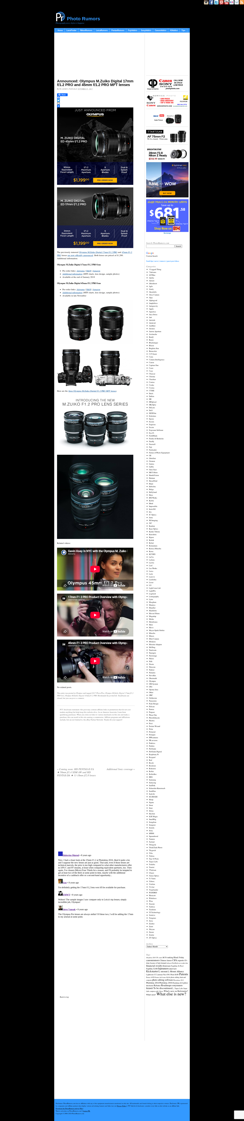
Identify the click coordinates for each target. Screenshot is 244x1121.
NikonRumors (86, 30)
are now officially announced (80, 255)
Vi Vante (152, 878)
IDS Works (153, 497)
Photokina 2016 (165, 982)
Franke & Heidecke (156, 438)
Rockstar (152, 765)
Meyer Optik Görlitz (157, 630)
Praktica (152, 743)
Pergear (152, 712)
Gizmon (152, 461)
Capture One (154, 365)
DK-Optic (152, 404)
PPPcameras (153, 737)
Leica (151, 571)
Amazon (96, 270)
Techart (152, 842)
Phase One (153, 715)
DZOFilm (152, 413)
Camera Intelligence (156, 359)
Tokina (151, 856)
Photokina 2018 (177, 983)
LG (150, 585)
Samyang (152, 782)
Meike (151, 619)
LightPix (152, 591)
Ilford (151, 503)
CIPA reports (178, 960)
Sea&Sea (152, 791)
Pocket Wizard (154, 726)
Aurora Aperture (155, 331)
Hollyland (153, 492)
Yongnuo (152, 918)
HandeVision (154, 475)
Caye (151, 371)
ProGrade (152, 748)
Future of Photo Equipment (159, 452)
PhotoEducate (154, 717)
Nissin (151, 664)
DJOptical (152, 402)
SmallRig (152, 819)
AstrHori (152, 325)
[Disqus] (96, 885)
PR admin (63, 89)
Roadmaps (166, 985)
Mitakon (152, 641)
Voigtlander (153, 889)
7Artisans (152, 272)
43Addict (174, 30)
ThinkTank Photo (155, 847)
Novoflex (152, 675)
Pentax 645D (150, 977)
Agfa (151, 286)
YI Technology (154, 912)
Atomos (152, 328)
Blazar (151, 345)
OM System (153, 684)
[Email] (96, 103)
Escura (151, 421)
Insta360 (152, 509)
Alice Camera (154, 294)
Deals (151, 393)
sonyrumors (177, 985)
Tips (183, 30)
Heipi (151, 483)
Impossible (153, 506)
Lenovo (152, 576)
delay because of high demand (156, 963)
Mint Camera (154, 638)
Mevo (151, 627)
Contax (152, 382)
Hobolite (152, 486)
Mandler (152, 607)
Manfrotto (153, 610)
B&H (88, 270)
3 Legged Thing (155, 269)
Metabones (153, 622)
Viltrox (151, 881)
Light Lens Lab (155, 588)
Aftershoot (153, 283)
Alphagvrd (153, 300)
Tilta (151, 853)
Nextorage (153, 655)
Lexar (151, 582)
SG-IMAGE (153, 796)
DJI (150, 399)
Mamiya (152, 605)
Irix (150, 512)
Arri (150, 317)
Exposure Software (156, 430)
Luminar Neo (161, 974)
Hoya (151, 495)
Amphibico (153, 303)
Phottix (152, 720)
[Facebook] (96, 97)
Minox (151, 636)
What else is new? (171, 993)
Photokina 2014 (152, 982)
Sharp (151, 799)
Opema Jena (153, 689)
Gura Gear (153, 469)
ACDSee (152, 275)
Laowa (151, 562)
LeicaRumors (102, 30)
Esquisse (152, 424)
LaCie (151, 557)
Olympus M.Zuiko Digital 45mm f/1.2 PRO (81, 695)
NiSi (150, 661)
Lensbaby (152, 579)
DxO (150, 410)
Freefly (151, 441)
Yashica (152, 906)
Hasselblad (153, 481)
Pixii (151, 723)
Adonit (151, 280)
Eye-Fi (151, 433)
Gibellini (152, 458)
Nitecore (152, 667)
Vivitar (151, 887)
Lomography (154, 596)
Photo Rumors (83, 18)
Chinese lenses (166, 960)
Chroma (152, 376)
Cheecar (152, 373)
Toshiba (152, 864)
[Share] (96, 106)
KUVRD (152, 554)
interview (173, 968)
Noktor (151, 670)
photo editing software (162, 979)
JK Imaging (153, 520)
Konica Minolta (155, 548)
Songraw (152, 825)
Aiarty (151, 289)
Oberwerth (153, 678)
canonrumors (152, 960)
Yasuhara (152, 909)
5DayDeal (149, 958)
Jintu (151, 517)
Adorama (81, 270)
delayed (169, 963)
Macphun (152, 602)
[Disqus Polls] (96, 815)
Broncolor (153, 351)
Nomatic (152, 672)
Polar (151, 729)
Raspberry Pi (154, 754)
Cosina (151, 387)
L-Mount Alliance (176, 971)
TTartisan (152, 870)
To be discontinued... (163, 988)
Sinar (151, 805)
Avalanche (153, 334)
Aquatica (152, 311)
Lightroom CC (151, 974)
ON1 (150, 686)
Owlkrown (153, 698)
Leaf (150, 565)
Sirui (151, 808)
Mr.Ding (152, 647)
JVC (150, 523)
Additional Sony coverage (121, 769)
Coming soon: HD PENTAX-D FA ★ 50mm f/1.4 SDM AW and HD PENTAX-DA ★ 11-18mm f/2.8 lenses (76, 772)
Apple (151, 309)
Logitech (152, 593)
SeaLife (152, 794)
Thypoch (152, 850)
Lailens (152, 560)
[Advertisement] (96, 56)
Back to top (64, 997)
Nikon (151, 658)
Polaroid (152, 732)
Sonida (151, 827)
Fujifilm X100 (152, 968)
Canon (151, 362)
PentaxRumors (117, 30)
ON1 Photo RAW (173, 974)
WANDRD (153, 892)
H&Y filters (153, 472)
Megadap (152, 616)
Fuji (150, 447)
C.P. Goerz (153, 354)
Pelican (152, 706)
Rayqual (152, 757)
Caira (151, 356)
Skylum (152, 813)
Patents (183, 974)
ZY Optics (153, 937)
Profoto (151, 746)
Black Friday (179, 957)
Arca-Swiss (153, 314)
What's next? (151, 994)
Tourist (151, 867)
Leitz (151, 574)
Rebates (157, 985)
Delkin (151, 396)
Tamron (152, 839)
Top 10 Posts (154, 858)
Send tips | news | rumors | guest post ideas (162, 261)
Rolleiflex (153, 774)
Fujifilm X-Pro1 (177, 966)
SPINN (151, 833)
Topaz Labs (153, 861)
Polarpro (152, 734)
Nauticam (152, 650)
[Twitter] (96, 100)
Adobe (151, 278)
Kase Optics (153, 529)
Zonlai (151, 935)
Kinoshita (152, 534)
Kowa (151, 551)
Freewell (152, 444)
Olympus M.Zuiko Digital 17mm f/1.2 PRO (98, 252)
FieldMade (153, 435)
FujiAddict (132, 30)
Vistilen (152, 884)
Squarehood (153, 836)
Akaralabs (153, 292)
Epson (151, 419)
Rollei (151, 771)
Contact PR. (86, 1111)
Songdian (152, 822)
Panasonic (153, 701)
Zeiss (151, 921)
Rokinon (152, 768)
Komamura (153, 545)
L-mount (163, 971)
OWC (151, 695)
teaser (149, 988)
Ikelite (151, 500)
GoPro (151, 466)
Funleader (153, 450)
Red (150, 760)
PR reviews (153, 740)
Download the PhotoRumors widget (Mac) (69, 1108)
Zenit (151, 926)
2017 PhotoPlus (98, 693)
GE (150, 455)
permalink (113, 695)
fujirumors (163, 968)
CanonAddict (160, 30)
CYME (151, 390)
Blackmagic (153, 342)
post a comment (78, 698)
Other (151, 692)
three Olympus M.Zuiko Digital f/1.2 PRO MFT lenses (92, 390)
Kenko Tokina (154, 531)
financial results (154, 965)
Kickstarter (152, 971)
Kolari (151, 543)
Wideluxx (153, 898)
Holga (151, 489)
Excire (151, 427)
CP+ (185, 960)
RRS (150, 777)
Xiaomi (152, 904)
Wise (151, 901)
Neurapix (152, 653)
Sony (151, 830)
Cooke (151, 385)
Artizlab (152, 320)
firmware (167, 965)
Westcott (152, 895)
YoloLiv (152, 915)
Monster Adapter (155, 644)
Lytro (151, 599)
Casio (151, 368)
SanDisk (152, 785)
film (186, 963)
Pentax (151, 709)
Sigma (151, 802)
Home (60, 30)
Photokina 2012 (178, 980)
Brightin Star (154, 348)
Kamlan (152, 526)
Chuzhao (152, 379)
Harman (152, 478)
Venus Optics (154, 875)
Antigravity (153, 306)
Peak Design (153, 703)
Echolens (152, 416)
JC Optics (152, 514)
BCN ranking (168, 957)
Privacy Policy (121, 1106)
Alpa (151, 297)
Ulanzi (151, 873)
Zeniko (151, 923)
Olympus (79, 693)
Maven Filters (154, 613)
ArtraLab (152, 323)
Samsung (152, 779)
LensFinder (71, 30)
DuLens (152, 407)
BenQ (151, 337)
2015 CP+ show (157, 958)
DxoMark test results (178, 963)
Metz (151, 624)
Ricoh (151, 763)
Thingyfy (152, 844)
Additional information (72, 273)
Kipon (151, 537)
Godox (151, 464)
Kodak (151, 540)
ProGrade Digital (155, 751)
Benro (151, 340)
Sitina (151, 811)
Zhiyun (152, 929)
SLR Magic (153, 816)
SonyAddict (146, 30)
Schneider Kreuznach (157, 788)
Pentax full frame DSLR (162, 977)
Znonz (151, 932)
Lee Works (153, 568)
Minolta (152, 633)
